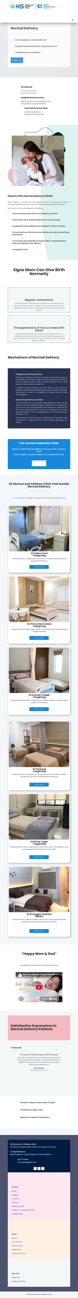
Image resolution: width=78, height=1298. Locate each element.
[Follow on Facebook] (35, 1168)
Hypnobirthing (17, 1214)
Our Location (17, 1242)
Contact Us (17, 60)
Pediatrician (16, 1249)
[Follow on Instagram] (42, 1168)
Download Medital (19, 1281)
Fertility (15, 1202)
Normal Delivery (18, 1206)
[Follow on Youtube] (39, 1168)
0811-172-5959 (23, 1159)
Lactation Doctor (18, 1253)
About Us (15, 1238)
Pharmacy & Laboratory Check (23, 1210)
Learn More (39, 567)
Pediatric (15, 1195)
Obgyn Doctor (17, 1246)
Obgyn (14, 1191)
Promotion (16, 1277)
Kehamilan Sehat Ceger (39, 1070)
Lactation (15, 1199)
